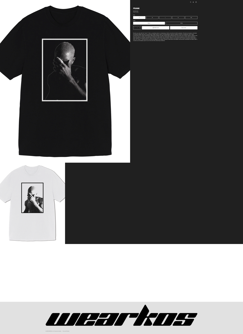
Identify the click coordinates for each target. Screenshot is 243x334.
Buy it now (184, 27)
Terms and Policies (66, 331)
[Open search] (190, 2)
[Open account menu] (193, 2)
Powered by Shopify (57, 331)
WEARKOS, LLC (51, 331)
